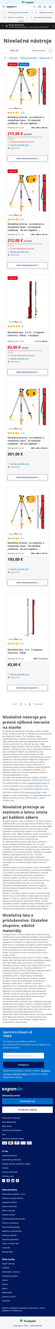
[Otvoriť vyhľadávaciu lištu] (34, 6)
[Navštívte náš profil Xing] (17, 1181)
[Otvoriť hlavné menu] (4, 6)
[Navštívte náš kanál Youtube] (3, 1181)
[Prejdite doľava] (2, 26)
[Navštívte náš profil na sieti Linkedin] (12, 1181)
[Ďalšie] (29, 704)
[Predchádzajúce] (20, 704)
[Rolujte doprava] (53, 26)
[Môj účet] (44, 6)
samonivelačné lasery (38, 783)
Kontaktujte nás (27, 1101)
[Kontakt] (39, 7)
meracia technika (33, 792)
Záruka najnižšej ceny (19, 145)
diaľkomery (14, 789)
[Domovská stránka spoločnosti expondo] (5, 57)
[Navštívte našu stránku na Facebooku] (8, 1181)
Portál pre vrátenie (27, 1109)
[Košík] (49, 6)
